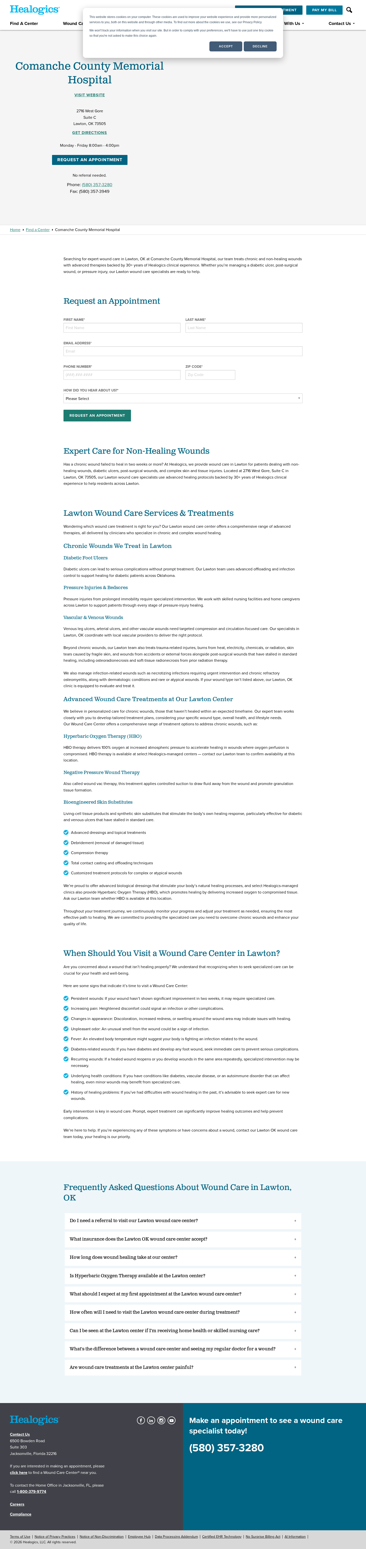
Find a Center (38, 229)
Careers (17, 1504)
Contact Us (340, 23)
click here (18, 1472)
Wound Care (75, 23)
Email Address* (77, 343)
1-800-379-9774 (31, 1491)
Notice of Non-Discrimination (102, 1537)
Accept (226, 46)
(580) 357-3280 (97, 184)
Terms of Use (20, 1537)
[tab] (183, 1221)
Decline (260, 46)
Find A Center (24, 23)
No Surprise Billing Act (263, 1537)
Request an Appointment (89, 159)
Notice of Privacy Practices (55, 1537)
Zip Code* (194, 367)
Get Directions (89, 132)
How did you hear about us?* (91, 390)
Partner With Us (284, 23)
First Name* (74, 320)
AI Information (295, 1537)
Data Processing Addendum (176, 1537)
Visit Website (89, 95)
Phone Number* (77, 367)
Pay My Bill (324, 10)
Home (15, 229)
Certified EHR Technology (222, 1537)
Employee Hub (139, 1537)
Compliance (20, 1514)
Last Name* (195, 320)
